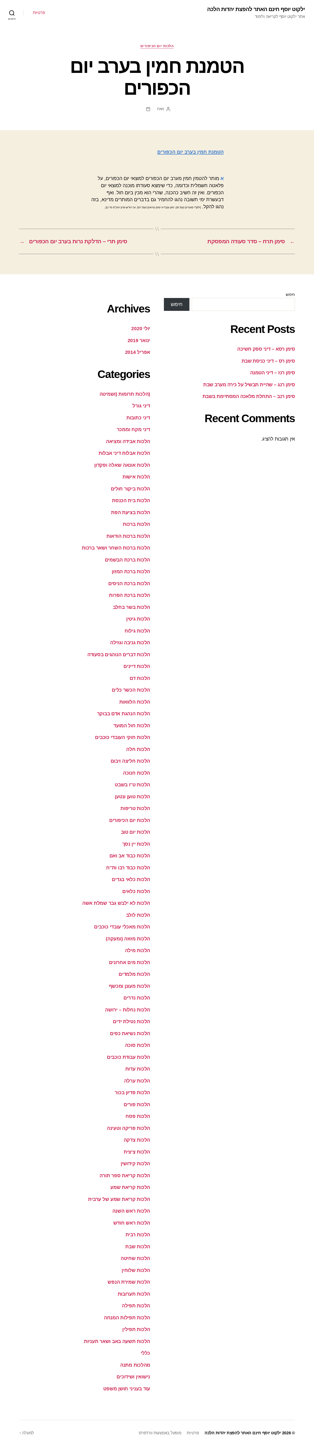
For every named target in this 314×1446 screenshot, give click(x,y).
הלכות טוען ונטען (132, 796)
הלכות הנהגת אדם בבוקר (123, 713)
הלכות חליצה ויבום (130, 761)
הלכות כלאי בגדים (131, 879)
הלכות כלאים (136, 891)
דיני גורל (141, 405)
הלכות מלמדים (134, 974)
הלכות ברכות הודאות (128, 536)
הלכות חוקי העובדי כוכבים (122, 737)
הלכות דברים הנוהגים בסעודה (118, 654)
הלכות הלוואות (134, 701)
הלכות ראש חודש (131, 1223)
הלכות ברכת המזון (131, 571)
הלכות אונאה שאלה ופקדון (122, 465)
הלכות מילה (137, 950)
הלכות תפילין (136, 1329)
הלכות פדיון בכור (132, 1092)
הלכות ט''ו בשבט (132, 784)
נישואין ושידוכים (133, 1376)
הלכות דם (140, 678)
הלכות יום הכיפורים (157, 46)
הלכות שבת (137, 1246)
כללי (145, 1353)
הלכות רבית (138, 1234)
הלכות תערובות (134, 1294)
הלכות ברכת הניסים (129, 583)
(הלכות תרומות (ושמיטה (125, 394)
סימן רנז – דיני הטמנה (272, 372)
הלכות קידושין (135, 1163)
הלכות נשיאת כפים (130, 1033)
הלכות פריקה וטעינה (128, 1128)
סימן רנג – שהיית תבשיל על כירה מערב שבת (249, 384)
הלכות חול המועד (131, 725)
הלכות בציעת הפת (130, 512)
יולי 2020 (140, 328)
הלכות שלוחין (136, 1270)
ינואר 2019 (139, 340)
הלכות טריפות (135, 808)
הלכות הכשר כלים (131, 690)
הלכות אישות (136, 476)
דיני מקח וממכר (133, 429)
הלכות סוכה (137, 1045)
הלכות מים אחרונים (129, 962)
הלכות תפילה (136, 1305)
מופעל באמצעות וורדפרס (160, 1433)
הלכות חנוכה (136, 773)
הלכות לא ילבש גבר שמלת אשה (116, 903)
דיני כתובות (138, 417)
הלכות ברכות (136, 524)
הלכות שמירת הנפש (129, 1282)
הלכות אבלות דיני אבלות (124, 453)
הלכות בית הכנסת (131, 500)
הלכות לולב (138, 915)
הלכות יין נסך (136, 844)
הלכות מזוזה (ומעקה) (128, 938)
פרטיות (39, 12)
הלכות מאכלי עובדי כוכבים (122, 926)
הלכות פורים (137, 1104)
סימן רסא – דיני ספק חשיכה (266, 349)
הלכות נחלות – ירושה (127, 1009)
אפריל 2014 (137, 352)
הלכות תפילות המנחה (127, 1317)
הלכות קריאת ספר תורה (125, 1175)
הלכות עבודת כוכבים (128, 1057)
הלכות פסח (138, 1116)
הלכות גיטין (138, 618)
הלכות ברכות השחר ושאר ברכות (116, 547)
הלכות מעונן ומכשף (129, 986)
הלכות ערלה (137, 1080)
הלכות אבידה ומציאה (128, 441)
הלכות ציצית (137, 1151)
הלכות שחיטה (135, 1258)
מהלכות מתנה (135, 1365)
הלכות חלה (138, 749)
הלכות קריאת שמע (130, 1187)
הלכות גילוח (137, 630)
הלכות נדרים (136, 997)
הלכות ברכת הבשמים (127, 559)
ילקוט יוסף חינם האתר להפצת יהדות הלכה (256, 9)
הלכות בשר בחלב (131, 607)
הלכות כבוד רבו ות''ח (128, 867)
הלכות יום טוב (135, 832)
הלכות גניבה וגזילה (130, 642)
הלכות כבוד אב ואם (129, 855)
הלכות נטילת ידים (131, 1021)
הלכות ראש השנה (131, 1211)
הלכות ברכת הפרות (129, 595)
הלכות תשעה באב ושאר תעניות (117, 1341)
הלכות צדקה (137, 1139)
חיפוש (290, 295)
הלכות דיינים (136, 666)
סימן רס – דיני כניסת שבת (268, 361)
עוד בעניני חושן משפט (126, 1388)
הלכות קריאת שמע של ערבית (119, 1199)
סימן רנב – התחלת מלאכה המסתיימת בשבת (249, 396)
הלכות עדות (137, 1068)
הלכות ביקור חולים (130, 488)
